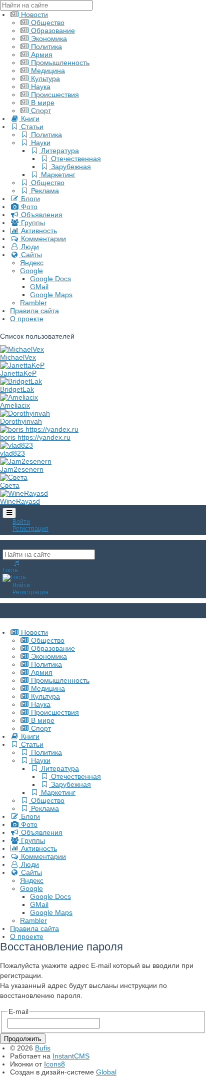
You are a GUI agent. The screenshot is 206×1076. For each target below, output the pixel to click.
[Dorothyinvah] (25, 413)
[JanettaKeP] (22, 365)
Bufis (42, 1048)
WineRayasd (20, 501)
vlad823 (12, 453)
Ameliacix (15, 405)
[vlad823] (16, 445)
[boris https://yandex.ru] (39, 429)
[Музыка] (16, 563)
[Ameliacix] (19, 397)
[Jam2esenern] (26, 461)
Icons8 (54, 1064)
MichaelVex (18, 357)
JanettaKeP (18, 373)
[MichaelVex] (22, 349)
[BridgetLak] (21, 381)
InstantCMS (71, 1056)
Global (106, 1072)
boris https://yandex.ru (35, 437)
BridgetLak (17, 389)
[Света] (14, 477)
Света (10, 485)
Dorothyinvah (21, 421)
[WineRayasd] (24, 493)
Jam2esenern (22, 469)
